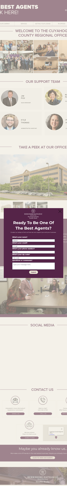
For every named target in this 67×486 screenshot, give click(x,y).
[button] (60, 211)
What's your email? (19, 243)
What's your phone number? (23, 248)
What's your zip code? (21, 254)
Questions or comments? (22, 260)
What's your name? (19, 237)
